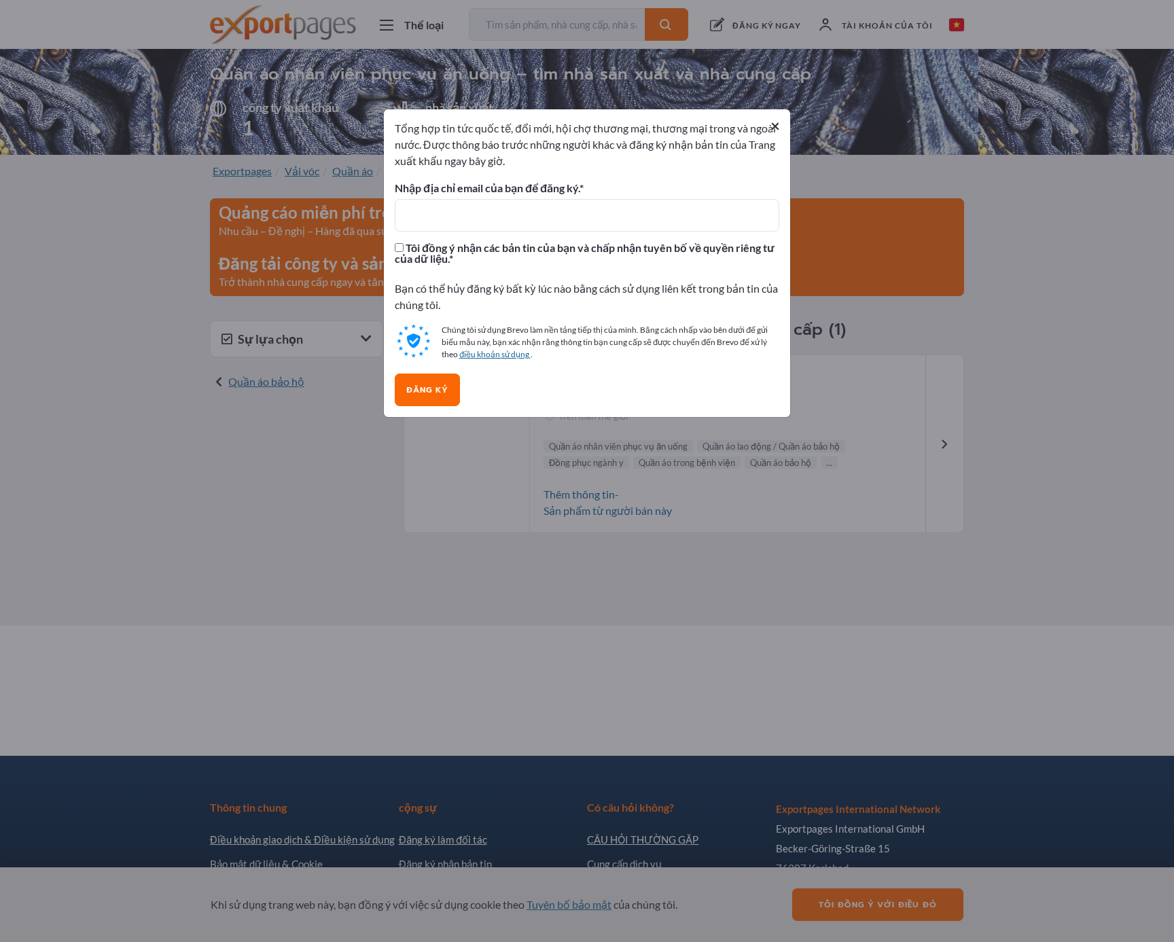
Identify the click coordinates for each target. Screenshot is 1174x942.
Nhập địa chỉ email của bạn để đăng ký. (487, 188)
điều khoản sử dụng (495, 354)
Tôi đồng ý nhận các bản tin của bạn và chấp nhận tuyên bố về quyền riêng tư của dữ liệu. (585, 253)
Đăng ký (427, 390)
